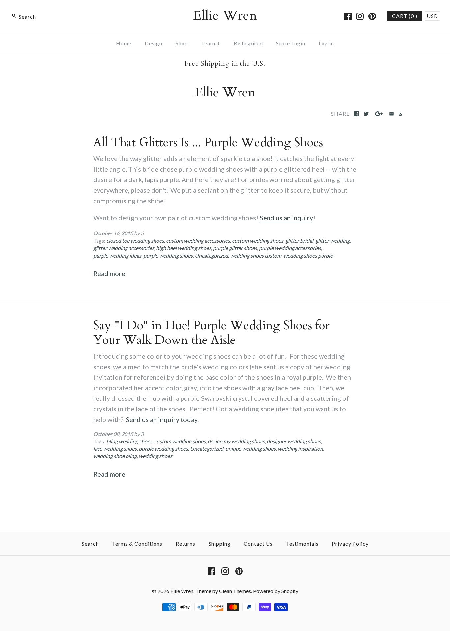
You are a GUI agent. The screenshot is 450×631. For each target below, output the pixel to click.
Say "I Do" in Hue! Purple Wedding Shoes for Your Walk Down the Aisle (211, 332)
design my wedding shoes (236, 441)
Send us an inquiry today (161, 419)
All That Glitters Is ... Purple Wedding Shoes (208, 142)
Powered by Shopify (275, 591)
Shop (182, 43)
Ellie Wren (181, 591)
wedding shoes (155, 456)
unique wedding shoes (250, 448)
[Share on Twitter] (366, 113)
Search (90, 543)
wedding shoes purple (308, 255)
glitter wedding (332, 240)
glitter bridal (299, 240)
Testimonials (302, 543)
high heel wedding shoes (183, 248)
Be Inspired (248, 43)
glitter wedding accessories (123, 248)
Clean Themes (235, 591)
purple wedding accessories (290, 248)
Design (153, 43)
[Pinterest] (372, 16)
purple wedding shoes (168, 255)
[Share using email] (391, 113)
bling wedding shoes (129, 441)
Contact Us (258, 543)
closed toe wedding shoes (135, 240)
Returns (185, 543)
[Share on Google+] (379, 113)
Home (123, 43)
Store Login (290, 43)
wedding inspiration (300, 448)
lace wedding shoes (115, 448)
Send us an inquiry (286, 218)
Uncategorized (211, 255)
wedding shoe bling (115, 456)
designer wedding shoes (294, 441)
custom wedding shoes (257, 240)
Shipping (220, 543)
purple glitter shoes (235, 248)
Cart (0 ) (404, 16)
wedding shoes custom (255, 255)
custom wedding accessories (198, 240)
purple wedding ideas (117, 255)
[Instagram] (360, 16)
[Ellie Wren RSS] (399, 113)
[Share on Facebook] (356, 113)
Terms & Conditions (137, 543)
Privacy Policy (350, 543)
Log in (326, 43)
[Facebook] (348, 16)
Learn (211, 43)
